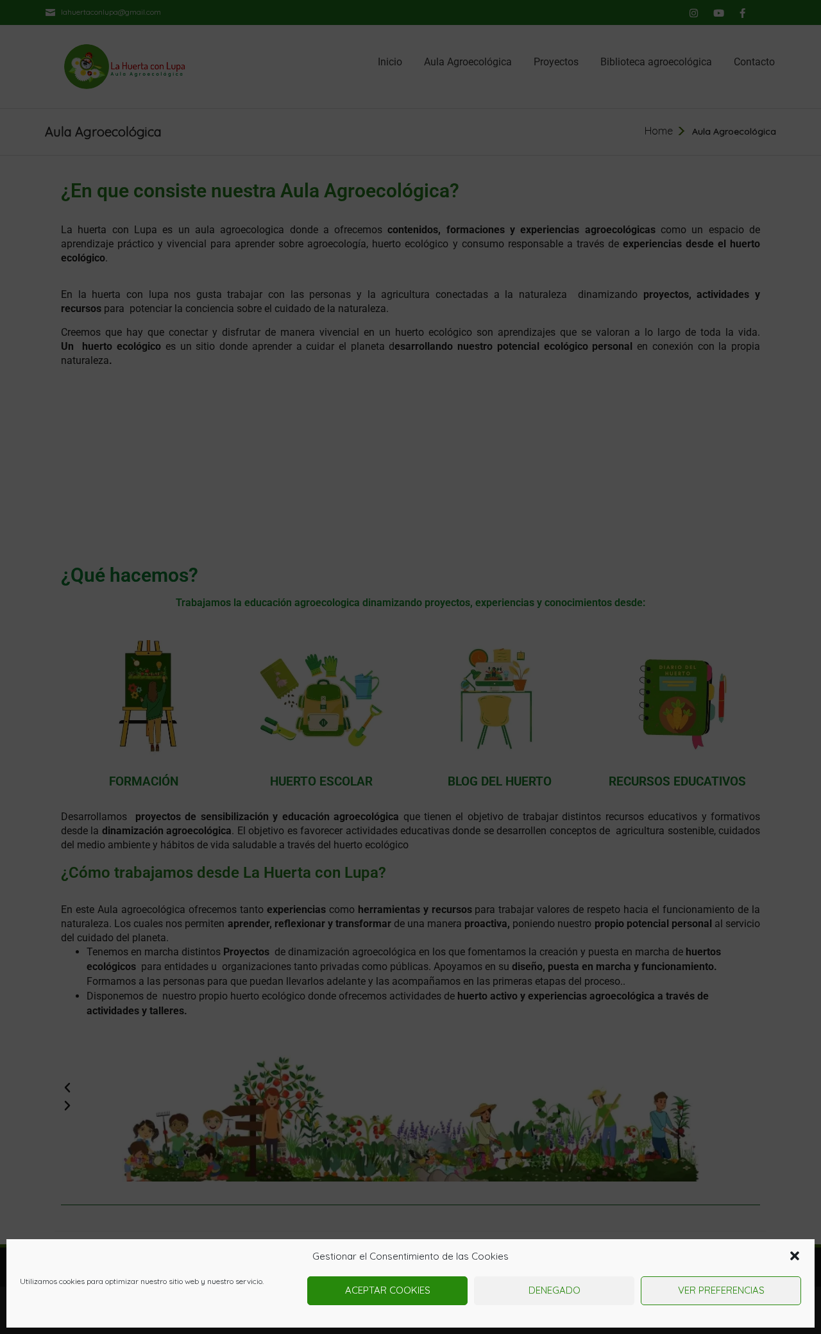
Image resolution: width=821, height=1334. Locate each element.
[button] (794, 1255)
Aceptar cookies (387, 1290)
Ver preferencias (721, 1290)
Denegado (554, 1290)
